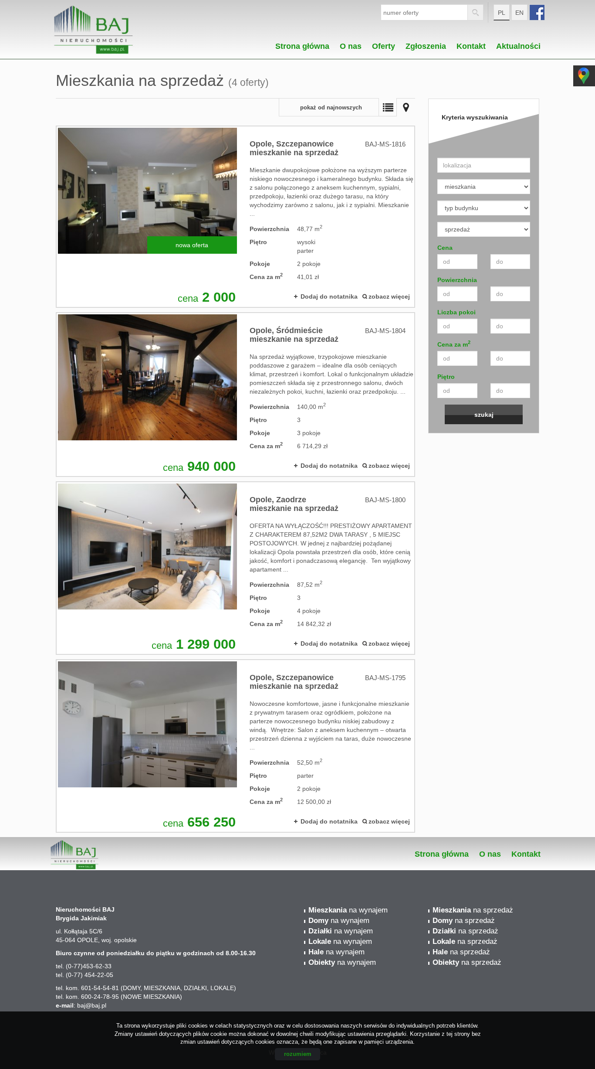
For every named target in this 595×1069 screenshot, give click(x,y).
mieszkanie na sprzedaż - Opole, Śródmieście (235, 394)
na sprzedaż (473, 910)
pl (501, 12)
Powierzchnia (457, 279)
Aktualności (518, 44)
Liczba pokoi (456, 312)
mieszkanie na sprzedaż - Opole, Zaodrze (235, 568)
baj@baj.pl (91, 1005)
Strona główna (302, 44)
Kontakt (471, 44)
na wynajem (348, 910)
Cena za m (453, 344)
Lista (388, 107)
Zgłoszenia (426, 44)
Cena (445, 247)
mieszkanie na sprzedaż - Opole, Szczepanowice (235, 216)
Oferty (383, 44)
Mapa (406, 107)
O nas (351, 44)
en (519, 12)
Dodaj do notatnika (329, 296)
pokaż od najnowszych (331, 108)
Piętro (446, 376)
